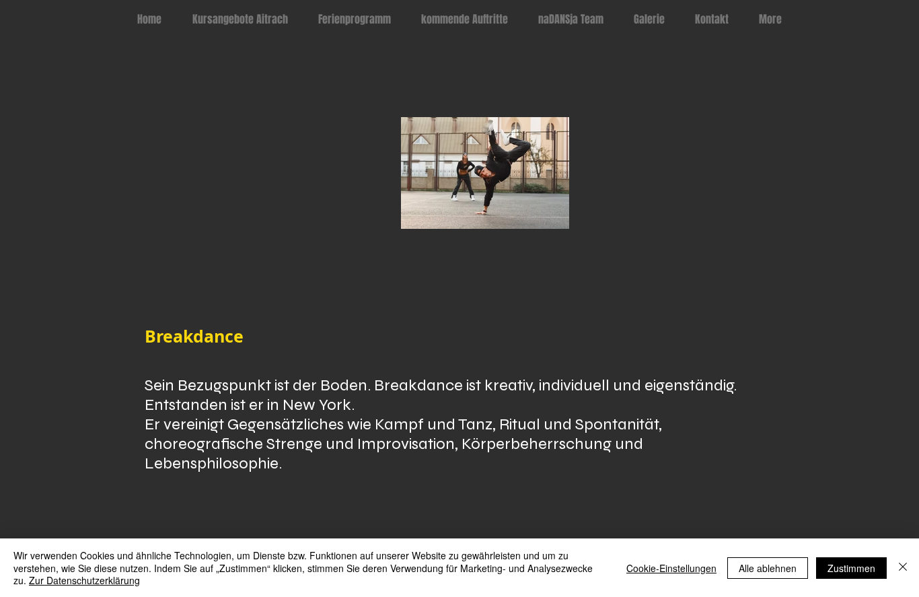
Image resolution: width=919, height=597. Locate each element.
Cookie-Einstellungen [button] (671, 568)
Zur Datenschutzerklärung (84, 580)
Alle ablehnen (768, 568)
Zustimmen (851, 568)
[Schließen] (903, 567)
